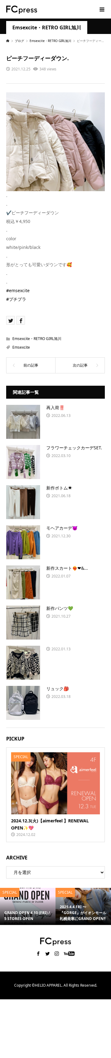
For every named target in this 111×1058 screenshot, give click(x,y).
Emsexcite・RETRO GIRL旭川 (46, 27)
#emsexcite (18, 290)
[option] (28, 906)
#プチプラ (16, 299)
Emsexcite (21, 347)
